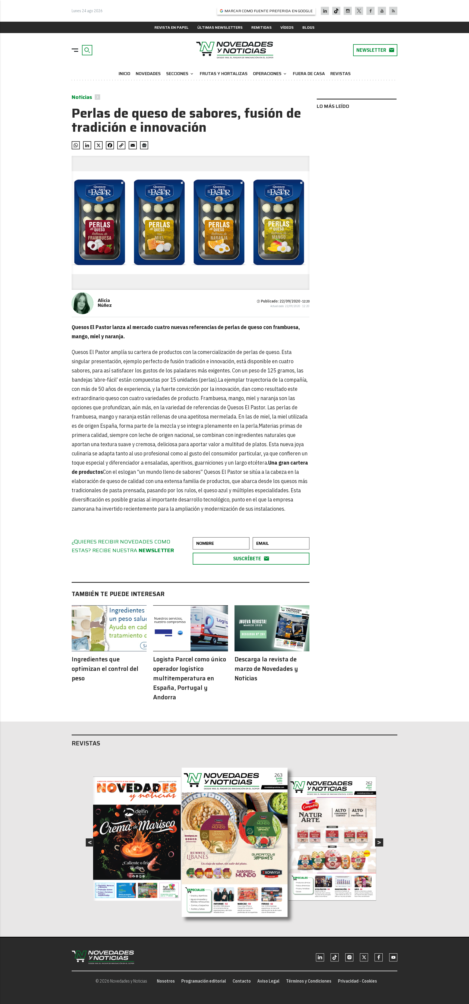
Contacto (242, 981)
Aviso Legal (268, 981)
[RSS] (393, 11)
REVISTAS (340, 73)
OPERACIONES (270, 73)
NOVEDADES (148, 73)
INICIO (124, 73)
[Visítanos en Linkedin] (325, 11)
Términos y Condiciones (308, 981)
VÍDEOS (287, 27)
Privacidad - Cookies (357, 981)
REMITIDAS (261, 27)
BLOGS (308, 27)
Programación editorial (203, 981)
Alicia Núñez (105, 303)
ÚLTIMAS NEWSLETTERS (220, 27)
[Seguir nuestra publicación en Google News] (144, 145)
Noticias (82, 97)
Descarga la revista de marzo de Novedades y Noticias (266, 669)
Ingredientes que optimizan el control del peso (105, 669)
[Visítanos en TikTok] (336, 10)
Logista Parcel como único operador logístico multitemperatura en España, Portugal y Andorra (189, 678)
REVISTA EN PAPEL (171, 27)
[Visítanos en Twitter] (359, 11)
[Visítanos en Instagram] (348, 11)
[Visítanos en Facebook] (371, 11)
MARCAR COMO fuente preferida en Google (268, 10)
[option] (235, 842)
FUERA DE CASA (309, 73)
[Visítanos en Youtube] (382, 11)
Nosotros (166, 981)
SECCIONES (180, 73)
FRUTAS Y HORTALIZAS (224, 73)
